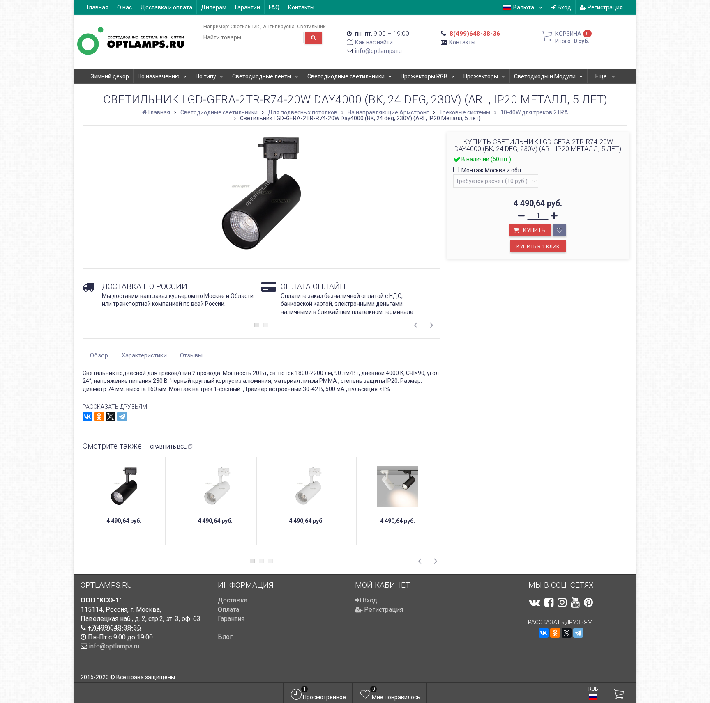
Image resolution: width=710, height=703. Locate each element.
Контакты (301, 7)
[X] (110, 416)
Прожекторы (480, 76)
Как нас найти (374, 42)
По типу (206, 76)
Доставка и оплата (166, 7)
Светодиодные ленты (261, 76)
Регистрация (604, 7)
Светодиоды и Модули (545, 76)
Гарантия (231, 619)
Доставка (232, 600)
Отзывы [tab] (191, 355)
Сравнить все (168, 447)
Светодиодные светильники (346, 76)
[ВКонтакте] (87, 416)
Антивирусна (279, 26)
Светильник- (245, 26)
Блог (225, 637)
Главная (97, 7)
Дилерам (213, 7)
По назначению (159, 76)
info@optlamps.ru (378, 51)
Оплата (228, 610)
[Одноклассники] (99, 416)
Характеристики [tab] (144, 355)
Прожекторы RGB (424, 76)
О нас (124, 7)
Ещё (601, 76)
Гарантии (247, 7)
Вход (563, 7)
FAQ (274, 7)
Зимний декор (110, 76)
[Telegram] (122, 416)
